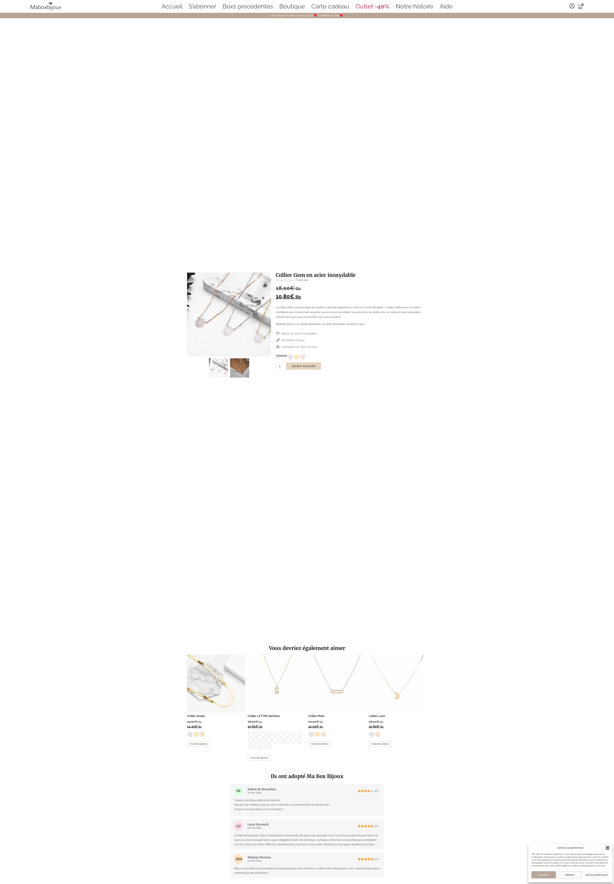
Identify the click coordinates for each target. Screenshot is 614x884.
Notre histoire (414, 6)
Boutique (292, 6)
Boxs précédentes (248, 6)
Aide (446, 6)
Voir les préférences (596, 874)
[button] (607, 847)
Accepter (544, 874)
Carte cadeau (330, 6)
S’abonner (202, 6)
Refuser (570, 874)
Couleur (281, 355)
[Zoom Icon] (229, 315)
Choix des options (198, 744)
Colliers (290, 280)
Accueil (171, 6)
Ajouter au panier (304, 366)
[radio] (290, 356)
